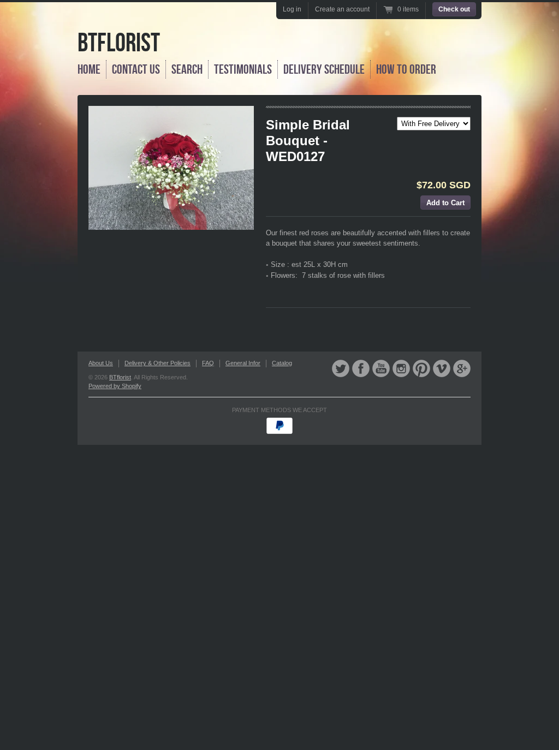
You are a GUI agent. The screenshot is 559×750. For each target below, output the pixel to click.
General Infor (242, 363)
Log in (292, 9)
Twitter (340, 368)
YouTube (381, 368)
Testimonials (243, 69)
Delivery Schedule (324, 69)
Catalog (282, 363)
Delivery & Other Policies (157, 363)
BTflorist (119, 42)
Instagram (401, 368)
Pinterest (421, 368)
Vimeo (441, 368)
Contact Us (136, 69)
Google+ (462, 368)
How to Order (406, 69)
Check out (454, 9)
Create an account (342, 9)
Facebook (361, 368)
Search (187, 69)
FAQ (208, 363)
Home (89, 69)
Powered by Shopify (114, 386)
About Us (100, 363)
